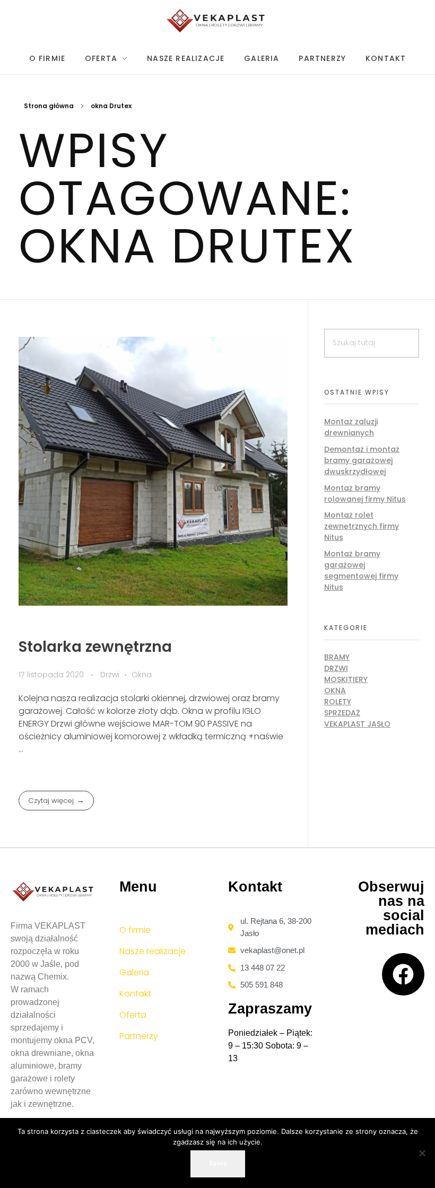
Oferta (132, 1015)
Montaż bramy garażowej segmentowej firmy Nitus (361, 570)
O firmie (135, 930)
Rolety (337, 701)
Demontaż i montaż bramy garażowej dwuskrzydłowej (361, 460)
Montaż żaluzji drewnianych (351, 427)
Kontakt (135, 994)
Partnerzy (138, 1036)
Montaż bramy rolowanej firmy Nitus (365, 493)
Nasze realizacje (152, 951)
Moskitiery (346, 679)
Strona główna (49, 105)
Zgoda (218, 1163)
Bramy (337, 657)
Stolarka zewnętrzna (95, 646)
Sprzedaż (342, 712)
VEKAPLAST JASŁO (357, 724)
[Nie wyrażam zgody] (421, 1153)
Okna (142, 674)
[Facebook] (403, 974)
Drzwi (109, 674)
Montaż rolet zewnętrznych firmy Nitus (361, 526)
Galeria (134, 972)
